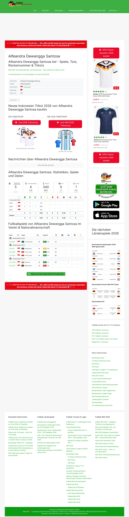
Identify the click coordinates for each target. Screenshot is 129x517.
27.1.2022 (12, 255)
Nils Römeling (45, 511)
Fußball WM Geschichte (74, 490)
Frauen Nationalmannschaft (101, 379)
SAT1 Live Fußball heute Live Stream (105, 339)
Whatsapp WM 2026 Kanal (77, 511)
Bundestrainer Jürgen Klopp (101, 393)
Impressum (54, 511)
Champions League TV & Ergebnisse (105, 370)
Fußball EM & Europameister (76, 481)
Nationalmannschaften (76, 10)
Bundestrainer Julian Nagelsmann (104, 390)
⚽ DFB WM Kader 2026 (97, 10)
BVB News (95, 364)
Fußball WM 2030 (74, 496)
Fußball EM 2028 (72, 484)
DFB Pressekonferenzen (100, 396)
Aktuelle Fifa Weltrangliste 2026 (48, 443)
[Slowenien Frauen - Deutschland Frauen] (106, 295)
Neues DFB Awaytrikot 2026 (105, 440)
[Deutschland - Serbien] (106, 263)
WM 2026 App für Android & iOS (96, 511)
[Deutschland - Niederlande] (106, 278)
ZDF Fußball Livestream (100, 333)
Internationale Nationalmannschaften (105, 384)
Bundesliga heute (98, 358)
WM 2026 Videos (101, 458)
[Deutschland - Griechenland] (106, 257)
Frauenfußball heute (99, 382)
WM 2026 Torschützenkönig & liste (107, 455)
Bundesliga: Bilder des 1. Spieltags (20, 443)
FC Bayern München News (101, 361)
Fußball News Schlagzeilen (46, 422)
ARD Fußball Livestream (100, 330)
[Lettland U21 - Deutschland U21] (106, 307)
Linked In (67, 513)
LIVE (34, 10)
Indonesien (27, 87)
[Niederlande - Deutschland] (106, 252)
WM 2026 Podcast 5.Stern (104, 443)
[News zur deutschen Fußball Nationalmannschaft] (20, 4)
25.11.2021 (12, 262)
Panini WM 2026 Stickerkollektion (107, 446)
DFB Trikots (113, 10)
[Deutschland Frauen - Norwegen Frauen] (106, 290)
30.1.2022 (12, 252)
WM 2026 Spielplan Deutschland (106, 432)
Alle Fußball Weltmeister (76, 493)
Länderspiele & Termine (100, 399)
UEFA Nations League (99, 387)
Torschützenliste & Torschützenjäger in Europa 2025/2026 (28, 74)
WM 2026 (45, 10)
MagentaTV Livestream (100, 342)
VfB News (95, 367)
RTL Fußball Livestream (100, 336)
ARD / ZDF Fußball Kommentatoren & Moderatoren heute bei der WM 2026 (49, 437)
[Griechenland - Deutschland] (106, 268)
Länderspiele (58, 10)
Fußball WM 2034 (74, 499)
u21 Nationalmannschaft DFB (102, 405)
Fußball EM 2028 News (76, 487)
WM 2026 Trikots (98, 376)
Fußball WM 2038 (74, 502)
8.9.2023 (12, 242)
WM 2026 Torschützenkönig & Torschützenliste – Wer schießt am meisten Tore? (36, 70)
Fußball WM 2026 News (100, 373)
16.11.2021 (12, 266)
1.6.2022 (12, 248)
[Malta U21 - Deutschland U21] (106, 312)
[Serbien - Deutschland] (106, 273)
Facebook (45, 513)
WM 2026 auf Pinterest (56, 513)
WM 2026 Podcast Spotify (80, 513)
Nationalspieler (97, 402)
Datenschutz (63, 511)
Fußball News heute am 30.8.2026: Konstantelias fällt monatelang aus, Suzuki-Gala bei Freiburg (20, 448)
